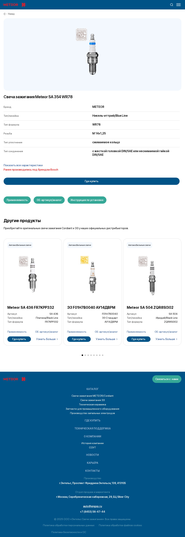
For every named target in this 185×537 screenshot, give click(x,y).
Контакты (92, 470)
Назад (11, 13)
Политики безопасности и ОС (68, 532)
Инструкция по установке (87, 200)
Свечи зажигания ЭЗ (92, 400)
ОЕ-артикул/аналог (49, 200)
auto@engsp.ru (92, 506)
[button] (82, 355)
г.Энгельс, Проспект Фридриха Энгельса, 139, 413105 (92, 483)
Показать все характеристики (23, 165)
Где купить (91, 181)
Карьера (92, 462)
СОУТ (92, 447)
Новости (92, 454)
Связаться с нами (166, 379)
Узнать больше (46, 339)
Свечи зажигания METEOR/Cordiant (92, 395)
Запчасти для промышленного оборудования (92, 408)
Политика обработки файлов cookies (120, 525)
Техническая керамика (92, 404)
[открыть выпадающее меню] (178, 5)
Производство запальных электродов (92, 413)
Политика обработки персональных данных (68, 525)
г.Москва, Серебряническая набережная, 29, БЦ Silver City (92, 496)
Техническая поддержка (92, 428)
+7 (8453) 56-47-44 (92, 511)
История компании (92, 443)
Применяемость (17, 200)
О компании (92, 436)
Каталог (93, 389)
